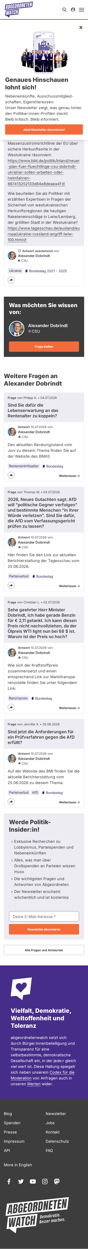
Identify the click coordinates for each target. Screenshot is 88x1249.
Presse (10, 1132)
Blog (8, 1113)
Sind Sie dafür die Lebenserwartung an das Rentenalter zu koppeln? (33, 410)
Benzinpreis (18, 698)
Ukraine (15, 271)
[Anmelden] (73, 9)
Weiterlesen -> (69, 476)
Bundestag (54, 466)
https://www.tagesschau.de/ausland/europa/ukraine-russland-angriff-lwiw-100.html (44, 234)
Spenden (12, 1123)
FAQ (49, 1150)
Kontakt (53, 1132)
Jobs (50, 1123)
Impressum (14, 1141)
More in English (18, 1165)
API (7, 1150)
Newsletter (56, 1113)
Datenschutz (57, 1141)
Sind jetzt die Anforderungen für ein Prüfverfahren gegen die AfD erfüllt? (41, 737)
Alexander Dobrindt (34, 256)
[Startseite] (19, 10)
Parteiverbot (19, 576)
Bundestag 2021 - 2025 (48, 271)
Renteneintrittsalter (24, 466)
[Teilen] (11, 280)
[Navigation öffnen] (81, 9)
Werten (34, 1084)
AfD (35, 792)
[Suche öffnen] (64, 9)
